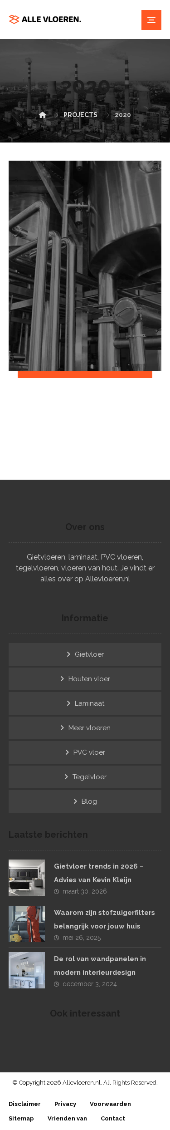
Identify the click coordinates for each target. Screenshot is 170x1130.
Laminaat (89, 703)
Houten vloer (89, 679)
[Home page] (42, 114)
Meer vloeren (89, 728)
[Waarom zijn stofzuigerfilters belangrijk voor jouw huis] (27, 924)
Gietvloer (89, 654)
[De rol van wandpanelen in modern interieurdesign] (27, 970)
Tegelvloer (90, 777)
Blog (89, 801)
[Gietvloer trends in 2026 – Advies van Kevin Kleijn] (27, 878)
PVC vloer (89, 752)
